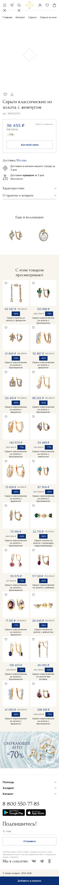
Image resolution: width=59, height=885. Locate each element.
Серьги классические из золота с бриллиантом (43, 320)
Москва (11, 5)
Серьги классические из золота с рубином (43, 586)
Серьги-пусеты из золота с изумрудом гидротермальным (43, 543)
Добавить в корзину (29, 880)
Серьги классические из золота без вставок (43, 676)
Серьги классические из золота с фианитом (43, 365)
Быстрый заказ (30, 144)
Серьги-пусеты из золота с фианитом (16, 319)
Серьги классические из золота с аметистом (43, 454)
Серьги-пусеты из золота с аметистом (43, 630)
